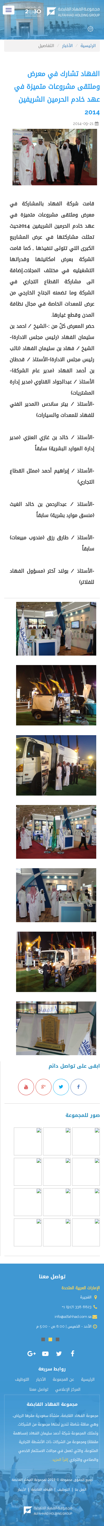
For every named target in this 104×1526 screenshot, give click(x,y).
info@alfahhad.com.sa (73, 1316)
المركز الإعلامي (67, 1389)
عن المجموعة (63, 1379)
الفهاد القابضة (41, 1489)
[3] (43, 1339)
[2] (50, 1339)
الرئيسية (88, 1379)
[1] (57, 1339)
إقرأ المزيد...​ (59, 1459)
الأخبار (41, 1379)
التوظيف (22, 1379)
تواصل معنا (38, 1389)
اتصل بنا (80, 1489)
